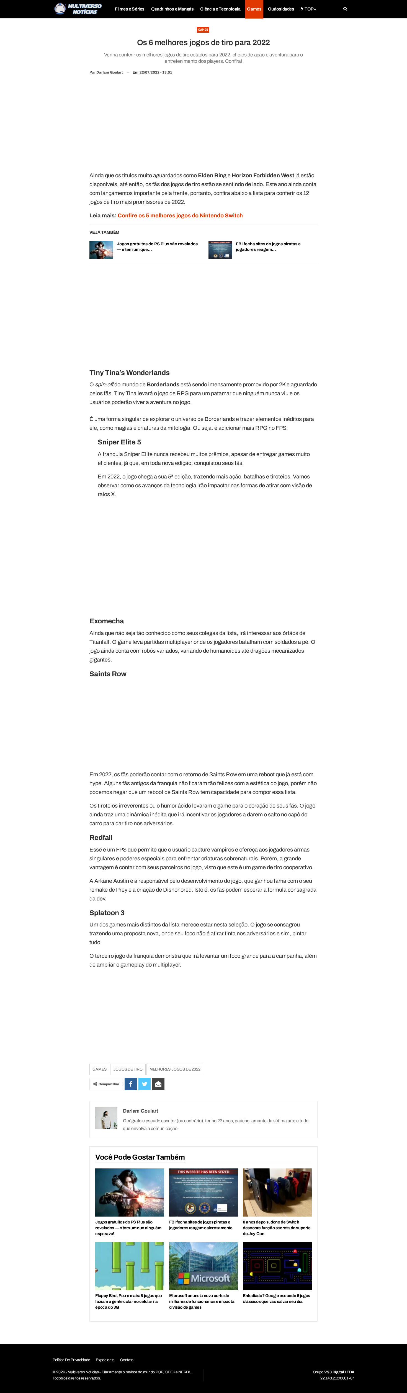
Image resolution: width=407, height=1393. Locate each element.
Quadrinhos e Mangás (172, 9)
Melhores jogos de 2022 (175, 1069)
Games (254, 9)
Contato (126, 1360)
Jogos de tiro (127, 1069)
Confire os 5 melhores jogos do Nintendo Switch (180, 215)
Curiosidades (281, 9)
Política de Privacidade (71, 1360)
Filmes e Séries (130, 9)
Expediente (105, 1360)
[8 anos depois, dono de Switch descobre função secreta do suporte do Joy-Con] (277, 1192)
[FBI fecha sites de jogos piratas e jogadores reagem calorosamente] (220, 250)
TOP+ (310, 9)
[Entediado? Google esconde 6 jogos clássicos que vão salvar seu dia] (277, 1266)
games (99, 1069)
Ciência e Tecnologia (220, 9)
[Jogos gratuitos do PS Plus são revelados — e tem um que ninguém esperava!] (101, 250)
